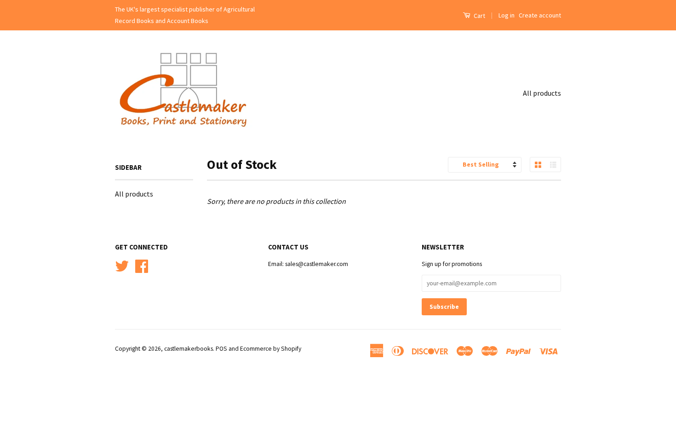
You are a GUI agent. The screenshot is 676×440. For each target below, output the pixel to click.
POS (221, 349)
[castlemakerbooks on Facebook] (142, 265)
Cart (478, 16)
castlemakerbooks (188, 349)
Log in (506, 15)
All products (542, 93)
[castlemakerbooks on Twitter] (122, 265)
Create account (540, 15)
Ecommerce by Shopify (270, 349)
